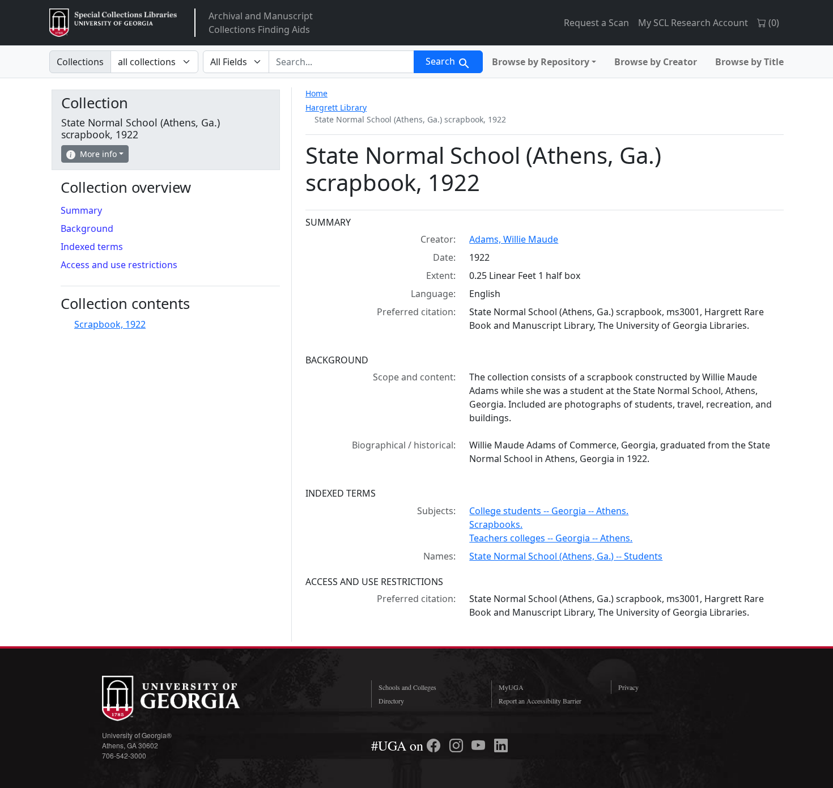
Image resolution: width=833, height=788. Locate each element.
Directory (391, 700)
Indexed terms (92, 246)
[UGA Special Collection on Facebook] (435, 745)
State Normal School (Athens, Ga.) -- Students (565, 556)
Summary (81, 210)
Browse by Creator (655, 62)
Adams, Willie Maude (513, 239)
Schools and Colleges (407, 687)
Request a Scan (596, 22)
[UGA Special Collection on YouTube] (479, 745)
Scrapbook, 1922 (110, 324)
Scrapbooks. (495, 524)
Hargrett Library (336, 107)
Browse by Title (749, 62)
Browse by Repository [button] (540, 62)
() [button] (772, 22)
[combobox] (341, 62)
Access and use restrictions (119, 265)
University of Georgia (187, 698)
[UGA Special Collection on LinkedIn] (501, 745)
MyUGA (511, 687)
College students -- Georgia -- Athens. (548, 511)
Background (87, 228)
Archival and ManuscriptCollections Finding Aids (261, 23)
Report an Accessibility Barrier (540, 700)
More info (98, 154)
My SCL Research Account (693, 22)
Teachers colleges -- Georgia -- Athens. (550, 538)
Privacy (628, 687)
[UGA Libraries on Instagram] (457, 745)
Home (316, 93)
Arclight (113, 23)
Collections (80, 62)
